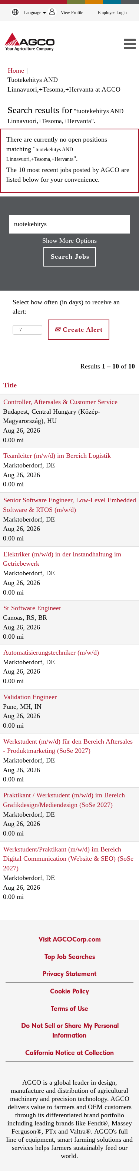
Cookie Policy (69, 991)
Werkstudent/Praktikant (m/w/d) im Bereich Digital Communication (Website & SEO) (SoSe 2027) (68, 859)
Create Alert (81, 329)
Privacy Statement (69, 974)
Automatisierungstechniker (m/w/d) (51, 652)
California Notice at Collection (69, 1052)
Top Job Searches (69, 956)
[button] (118, 44)
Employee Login (112, 12)
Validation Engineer (30, 697)
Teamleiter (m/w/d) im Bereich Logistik (57, 455)
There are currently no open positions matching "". (56, 149)
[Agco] (29, 41)
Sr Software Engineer (32, 608)
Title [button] (10, 385)
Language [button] (33, 12)
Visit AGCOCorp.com (70, 939)
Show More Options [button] (69, 240)
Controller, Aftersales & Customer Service (60, 402)
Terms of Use (69, 1008)
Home (16, 70)
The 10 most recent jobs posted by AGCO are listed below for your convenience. (67, 174)
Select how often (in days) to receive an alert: (66, 306)
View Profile (72, 12)
